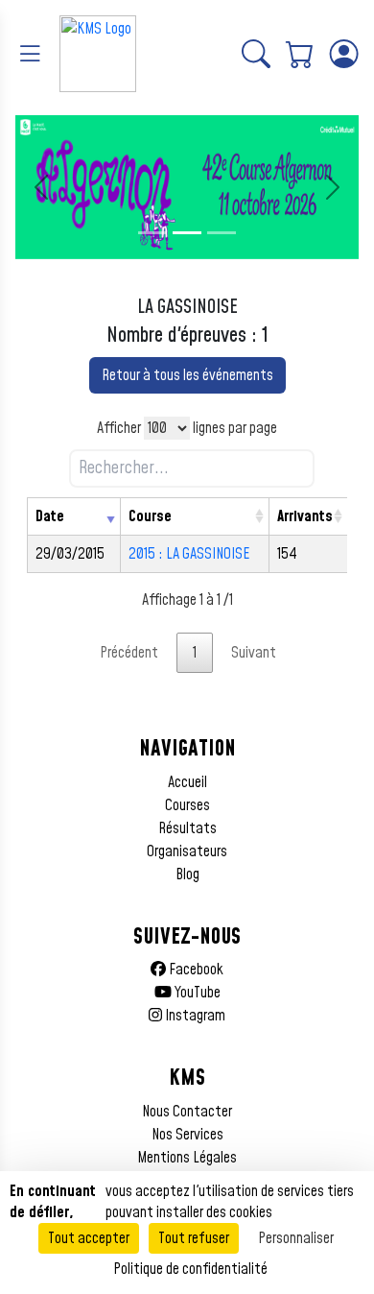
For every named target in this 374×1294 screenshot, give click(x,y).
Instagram (193, 1015)
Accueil (187, 782)
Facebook (194, 969)
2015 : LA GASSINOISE (189, 553)
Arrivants (305, 516)
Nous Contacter (187, 1111)
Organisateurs (187, 851)
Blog (187, 874)
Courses (187, 805)
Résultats (187, 828)
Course (150, 516)
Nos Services (187, 1134)
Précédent (129, 652)
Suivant (253, 652)
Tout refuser (193, 1238)
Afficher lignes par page (187, 428)
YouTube (196, 992)
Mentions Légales (187, 1157)
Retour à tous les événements (187, 375)
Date (49, 516)
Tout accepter (88, 1238)
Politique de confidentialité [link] (190, 1269)
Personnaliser (296, 1238)
